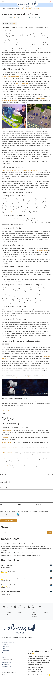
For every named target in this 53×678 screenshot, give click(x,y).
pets (11, 212)
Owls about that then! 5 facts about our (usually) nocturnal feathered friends (20, 555)
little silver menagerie (22, 83)
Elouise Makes (21, 18)
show (14, 23)
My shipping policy (7, 452)
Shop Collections (6, 655)
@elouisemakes (7, 662)
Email (20, 504)
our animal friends (42, 250)
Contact (4, 657)
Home (3, 648)
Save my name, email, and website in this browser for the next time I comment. (24, 511)
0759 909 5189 (7, 666)
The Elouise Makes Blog (35, 18)
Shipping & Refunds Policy (9, 642)
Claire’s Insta (4, 128)
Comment (3, 488)
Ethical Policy (5, 650)
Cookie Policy (5, 646)
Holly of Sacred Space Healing (10, 76)
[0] (49, 2)
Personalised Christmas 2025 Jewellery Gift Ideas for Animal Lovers (18, 543)
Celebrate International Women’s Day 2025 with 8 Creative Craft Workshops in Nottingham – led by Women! (26, 549)
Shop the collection (7, 442)
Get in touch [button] (5, 410)
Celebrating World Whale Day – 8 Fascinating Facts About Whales (18, 552)
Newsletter (6, 664)
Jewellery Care (5, 640)
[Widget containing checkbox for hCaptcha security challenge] (9, 514)
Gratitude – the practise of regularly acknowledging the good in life (21, 170)
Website (38, 504)
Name (2, 504)
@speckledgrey (35, 128)
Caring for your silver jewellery (10, 447)
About (3, 652)
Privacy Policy (5, 644)
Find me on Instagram (8, 459)
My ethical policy (7, 430)
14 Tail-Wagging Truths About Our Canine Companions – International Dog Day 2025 (23, 546)
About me (5, 437)
